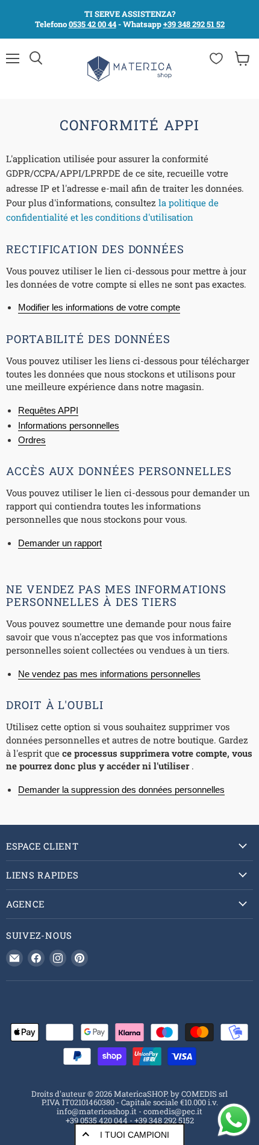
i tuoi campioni (134, 1135)
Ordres (32, 440)
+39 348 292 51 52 (194, 24)
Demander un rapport (60, 543)
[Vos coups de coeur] (216, 58)
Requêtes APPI (48, 410)
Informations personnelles (68, 425)
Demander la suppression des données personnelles (121, 789)
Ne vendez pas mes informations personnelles (109, 674)
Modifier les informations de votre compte (99, 307)
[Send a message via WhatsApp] (234, 1120)
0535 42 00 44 (92, 24)
